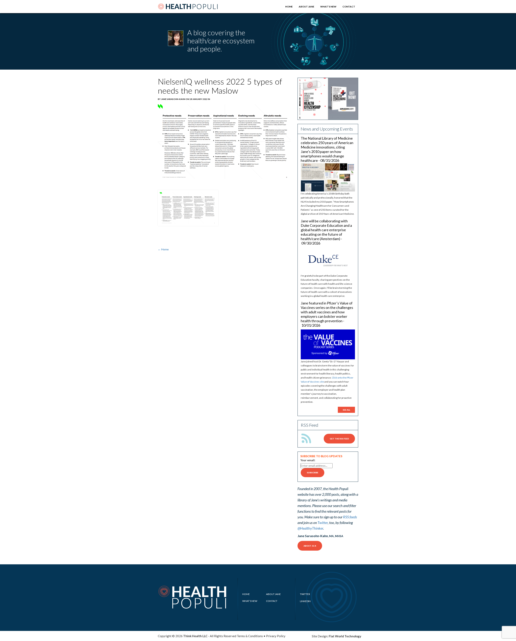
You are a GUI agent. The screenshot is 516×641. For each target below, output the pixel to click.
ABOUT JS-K (310, 546)
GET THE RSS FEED (339, 438)
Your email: (307, 460)
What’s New (328, 6)
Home (289, 6)
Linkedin (305, 601)
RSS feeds (350, 517)
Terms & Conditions (250, 636)
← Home (163, 249)
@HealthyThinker (310, 528)
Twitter (322, 522)
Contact (348, 6)
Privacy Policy (275, 636)
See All (346, 410)
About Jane (306, 6)
